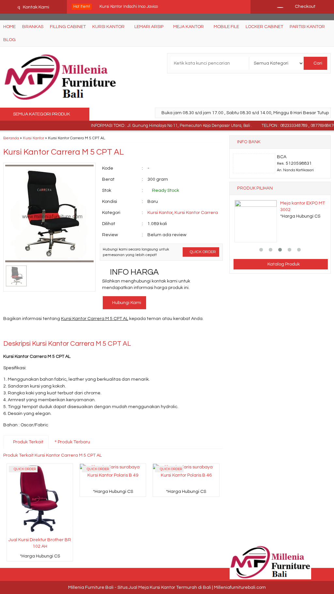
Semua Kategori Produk (42, 114)
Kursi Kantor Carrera (196, 212)
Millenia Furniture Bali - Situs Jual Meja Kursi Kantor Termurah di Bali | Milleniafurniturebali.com (167, 587)
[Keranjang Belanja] (276, 6)
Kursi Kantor (108, 26)
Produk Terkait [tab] (27, 442)
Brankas (32, 26)
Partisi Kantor (307, 26)
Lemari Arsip (148, 26)
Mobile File (226, 26)
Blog (9, 40)
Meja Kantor (188, 26)
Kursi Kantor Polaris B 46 (186, 475)
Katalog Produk (283, 264)
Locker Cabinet (264, 26)
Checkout (304, 6)
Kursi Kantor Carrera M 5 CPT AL (63, 152)
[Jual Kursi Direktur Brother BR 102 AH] (40, 499)
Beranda (11, 138)
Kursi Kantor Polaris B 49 (112, 475)
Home (9, 26)
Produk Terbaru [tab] (73, 442)
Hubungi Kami (126, 302)
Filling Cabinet (68, 26)
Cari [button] (317, 63)
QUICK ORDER (202, 252)
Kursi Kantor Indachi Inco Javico (128, 7)
